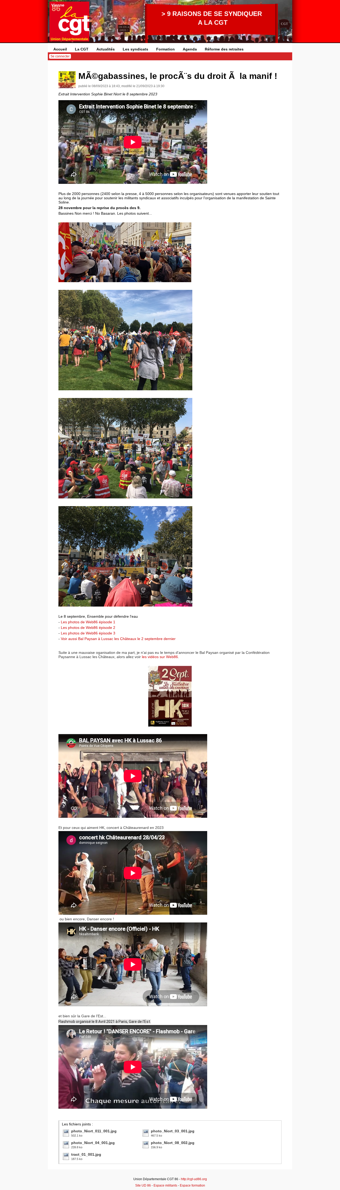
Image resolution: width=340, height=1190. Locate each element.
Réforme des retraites (224, 49)
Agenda (190, 49)
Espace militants (165, 1185)
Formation (165, 49)
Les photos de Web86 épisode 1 (88, 622)
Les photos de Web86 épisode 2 (88, 627)
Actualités (105, 49)
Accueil (60, 49)
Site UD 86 (143, 1185)
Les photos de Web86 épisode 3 (88, 633)
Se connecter (60, 56)
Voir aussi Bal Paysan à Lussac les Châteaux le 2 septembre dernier (118, 639)
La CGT (81, 49)
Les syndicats (135, 49)
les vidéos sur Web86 (160, 657)
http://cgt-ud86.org (194, 1179)
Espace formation (192, 1185)
